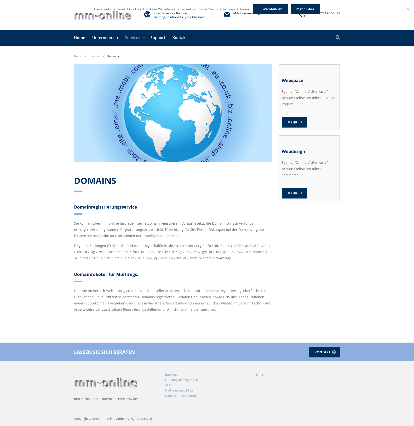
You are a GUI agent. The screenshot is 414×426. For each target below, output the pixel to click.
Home (79, 37)
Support (157, 37)
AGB (168, 385)
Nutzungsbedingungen (181, 380)
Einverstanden (270, 9)
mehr (292, 122)
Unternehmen (105, 37)
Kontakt (179, 37)
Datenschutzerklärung (181, 395)
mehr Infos (305, 9)
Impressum (173, 374)
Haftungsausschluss (179, 390)
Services (132, 37)
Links (260, 374)
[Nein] (408, 9)
